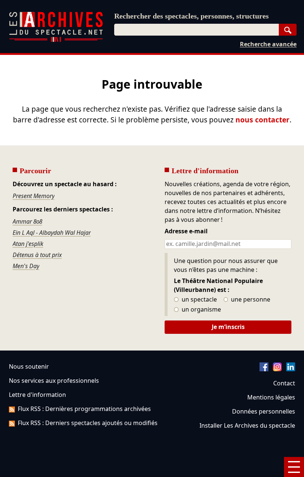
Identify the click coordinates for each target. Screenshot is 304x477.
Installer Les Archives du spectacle (247, 425)
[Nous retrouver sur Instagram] (277, 369)
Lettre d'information (37, 395)
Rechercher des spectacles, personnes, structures (191, 16)
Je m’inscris (228, 327)
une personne (249, 299)
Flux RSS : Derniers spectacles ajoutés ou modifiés (88, 423)
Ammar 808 (27, 221)
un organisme (200, 309)
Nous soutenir (29, 366)
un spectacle (198, 299)
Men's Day (26, 266)
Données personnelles (263, 411)
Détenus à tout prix (37, 255)
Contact (284, 383)
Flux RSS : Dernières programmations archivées (84, 409)
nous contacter (262, 120)
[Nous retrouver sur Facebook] (264, 369)
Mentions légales (271, 397)
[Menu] (294, 467)
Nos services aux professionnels (54, 380)
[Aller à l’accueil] (56, 40)
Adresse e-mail (186, 231)
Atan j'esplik (28, 244)
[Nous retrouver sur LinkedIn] (290, 369)
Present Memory (33, 196)
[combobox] (196, 30)
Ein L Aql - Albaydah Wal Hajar (52, 232)
